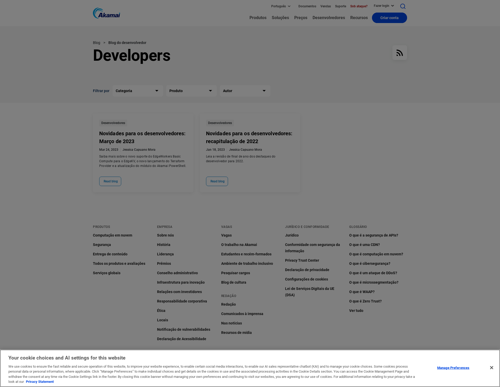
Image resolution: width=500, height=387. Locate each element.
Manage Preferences (453, 368)
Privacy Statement (40, 382)
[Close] (491, 367)
